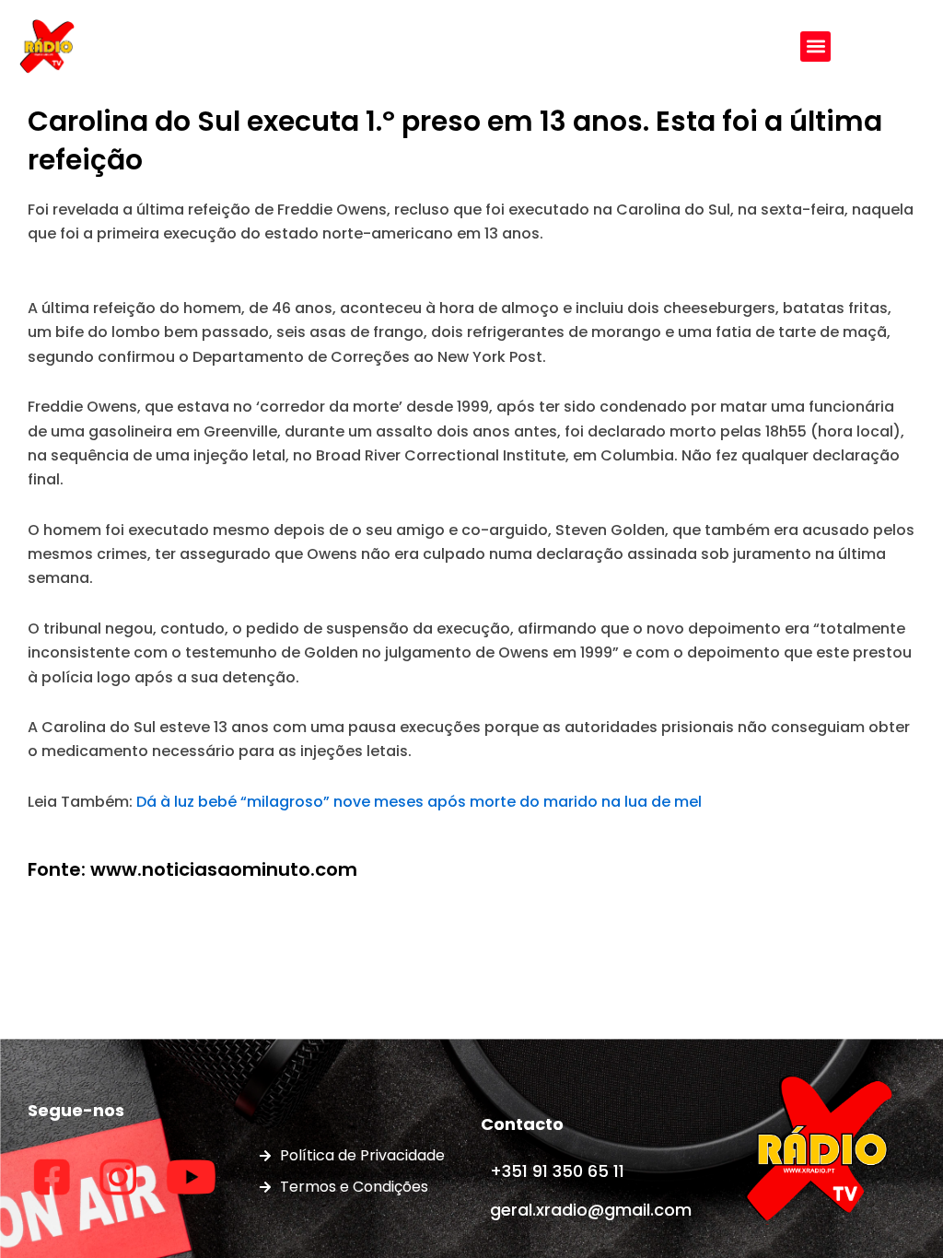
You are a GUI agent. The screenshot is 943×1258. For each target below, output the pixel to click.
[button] (815, 46)
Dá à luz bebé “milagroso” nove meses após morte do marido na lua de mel (419, 801)
